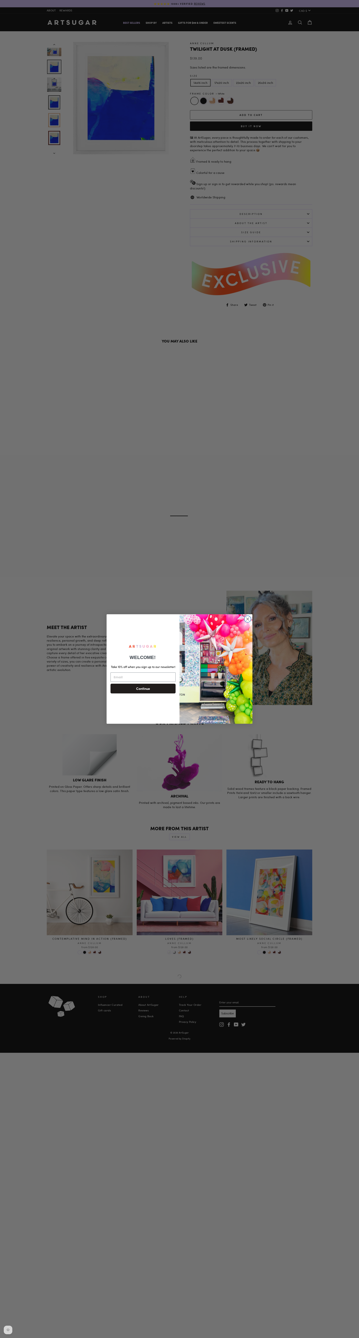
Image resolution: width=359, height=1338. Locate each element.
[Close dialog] (247, 619)
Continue (143, 688)
